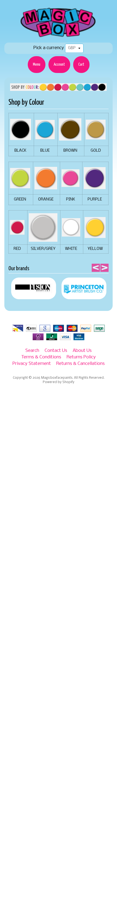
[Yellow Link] (95, 235)
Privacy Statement (32, 363)
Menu (36, 64)
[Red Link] (17, 232)
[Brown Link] (70, 138)
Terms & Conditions (41, 357)
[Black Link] (20, 137)
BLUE (45, 151)
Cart (81, 64)
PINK (70, 200)
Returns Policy (81, 357)
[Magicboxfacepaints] (58, 37)
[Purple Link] (95, 186)
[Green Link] (20, 185)
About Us (82, 350)
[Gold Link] (96, 136)
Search (32, 350)
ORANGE (46, 200)
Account (59, 64)
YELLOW (95, 249)
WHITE (71, 249)
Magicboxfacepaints (56, 378)
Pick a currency (48, 47)
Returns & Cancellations (80, 363)
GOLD (96, 151)
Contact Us (56, 350)
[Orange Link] (46, 186)
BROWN (70, 151)
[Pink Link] (70, 184)
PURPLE (95, 200)
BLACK (20, 151)
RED (17, 249)
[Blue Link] (45, 136)
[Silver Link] (43, 239)
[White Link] (71, 234)
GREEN (20, 200)
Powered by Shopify (58, 382)
